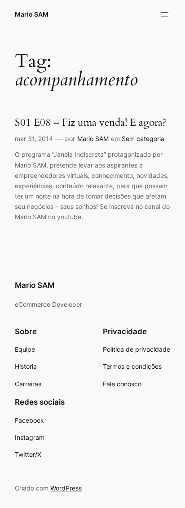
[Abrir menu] (164, 14)
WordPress (66, 488)
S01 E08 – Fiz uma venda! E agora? (91, 122)
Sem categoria (143, 138)
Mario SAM (31, 14)
